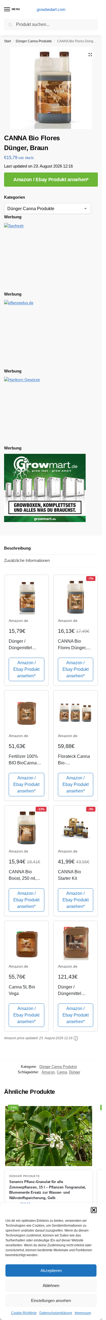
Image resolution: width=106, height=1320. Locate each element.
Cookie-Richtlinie (24, 1313)
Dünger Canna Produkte (34, 41)
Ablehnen (51, 1285)
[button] (93, 1210)
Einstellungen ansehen (51, 1300)
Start (7, 41)
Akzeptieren (51, 1270)
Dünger (74, 1072)
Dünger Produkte (24, 1176)
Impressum (83, 1313)
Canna (62, 1072)
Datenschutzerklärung (55, 1313)
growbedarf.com (51, 9)
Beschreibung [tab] (17, 548)
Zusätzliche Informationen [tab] (27, 560)
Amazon (48, 1072)
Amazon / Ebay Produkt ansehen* (51, 179)
